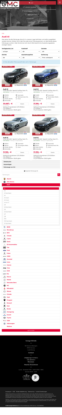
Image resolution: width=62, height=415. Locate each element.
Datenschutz (31, 391)
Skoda (8, 309)
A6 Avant (6, 200)
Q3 (5, 204)
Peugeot (9, 300)
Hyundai (9, 259)
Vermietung (30, 18)
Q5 (5, 209)
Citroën (8, 235)
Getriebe (44, 48)
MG (7, 285)
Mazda (8, 279)
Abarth (8, 179)
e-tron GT (6, 202)
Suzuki (8, 315)
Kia (7, 274)
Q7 (5, 214)
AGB (14, 391)
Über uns (30, 26)
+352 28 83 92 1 (31, 359)
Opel (8, 297)
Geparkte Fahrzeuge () (31, 171)
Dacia (8, 241)
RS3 (5, 218)
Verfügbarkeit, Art (7, 48)
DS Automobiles (11, 244)
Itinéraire (31, 362)
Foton (8, 253)
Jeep (8, 268)
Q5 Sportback (7, 211)
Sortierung (44, 54)
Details (22, 104)
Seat (8, 306)
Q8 (5, 216)
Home (30, 11)
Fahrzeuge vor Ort (9, 167)
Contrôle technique (30, 7)
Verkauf (30, 15)
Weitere (9, 326)
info (3, 33)
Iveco (8, 262)
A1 (4, 188)
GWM (8, 256)
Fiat (7, 247)
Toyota (8, 317)
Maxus (8, 276)
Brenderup (10, 230)
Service (30, 22)
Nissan (8, 291)
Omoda (8, 294)
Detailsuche (7, 161)
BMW (8, 227)
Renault (9, 303)
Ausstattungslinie (27, 54)
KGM (8, 271)
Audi (8, 184)
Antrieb (4, 54)
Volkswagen (10, 323)
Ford (8, 250)
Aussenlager (8, 164)
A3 (5, 191)
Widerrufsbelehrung (21, 391)
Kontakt (31, 29)
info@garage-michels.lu (31, 357)
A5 (5, 195)
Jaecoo (8, 265)
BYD (8, 233)
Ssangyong (10, 312)
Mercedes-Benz (11, 282)
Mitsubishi (9, 288)
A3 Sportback (7, 193)
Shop (31, 3)
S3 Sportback (7, 223)
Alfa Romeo (10, 182)
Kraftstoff (24, 48)
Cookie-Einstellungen (41, 391)
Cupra (8, 238)
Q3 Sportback (7, 207)
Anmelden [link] (31, 330)
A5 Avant (6, 197)
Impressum (8, 391)
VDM (8, 320)
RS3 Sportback (8, 221)
